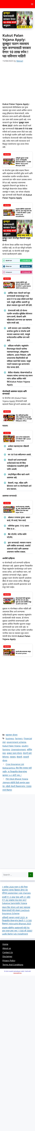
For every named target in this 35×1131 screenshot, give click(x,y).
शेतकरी (19, 756)
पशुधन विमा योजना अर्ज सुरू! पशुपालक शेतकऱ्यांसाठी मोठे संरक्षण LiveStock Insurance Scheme (16, 910)
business (10, 738)
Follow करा (27, 272)
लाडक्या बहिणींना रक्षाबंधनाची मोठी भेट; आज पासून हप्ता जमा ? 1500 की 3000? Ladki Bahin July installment (17, 930)
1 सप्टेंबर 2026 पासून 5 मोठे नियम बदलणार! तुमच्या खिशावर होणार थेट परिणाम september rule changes (16, 889)
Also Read (7, 154)
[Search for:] (15, 874)
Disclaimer (7, 956)
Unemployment (18, 749)
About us (6, 948)
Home (5, 944)
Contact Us (7, 952)
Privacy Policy (8, 960)
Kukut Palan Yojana (11, 745)
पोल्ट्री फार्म (27, 753)
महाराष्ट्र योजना (11, 734)
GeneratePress (17, 973)
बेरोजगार (5, 756)
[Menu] (32, 4)
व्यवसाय (13, 756)
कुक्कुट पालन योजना (14, 753)
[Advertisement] (17, 84)
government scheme (16, 742)
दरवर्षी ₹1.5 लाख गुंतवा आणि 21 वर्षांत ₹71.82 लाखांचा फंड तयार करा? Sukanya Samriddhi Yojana (16, 900)
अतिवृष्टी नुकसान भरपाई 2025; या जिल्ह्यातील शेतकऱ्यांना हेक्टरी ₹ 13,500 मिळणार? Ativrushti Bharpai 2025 (17, 920)
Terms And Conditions (12, 964)
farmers (19, 738)
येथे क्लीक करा (26, 260)
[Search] (30, 874)
